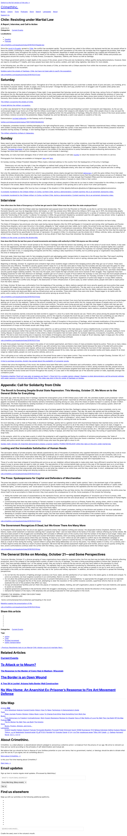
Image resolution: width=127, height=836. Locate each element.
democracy (87, 173)
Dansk (65, 732)
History (37, 710)
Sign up (3, 786)
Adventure (12, 710)
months (76, 155)
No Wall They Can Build (105, 718)
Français (8, 41)
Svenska (59, 732)
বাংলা (54, 732)
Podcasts (24, 12)
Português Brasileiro (44, 730)
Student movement (12, 640)
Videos (31, 714)
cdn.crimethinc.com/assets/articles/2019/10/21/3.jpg (20, 75)
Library (10, 12)
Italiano (20, 730)
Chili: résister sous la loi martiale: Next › (48, 647)
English (7, 730)
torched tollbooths (19, 118)
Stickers (25, 714)
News (49, 710)
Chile (31, 48)
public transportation (13, 642)
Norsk (7, 735)
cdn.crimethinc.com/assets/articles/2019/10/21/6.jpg (20, 607)
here (44, 158)
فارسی (12, 732)
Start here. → (6, 763)
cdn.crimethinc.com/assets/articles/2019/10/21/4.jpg (20, 297)
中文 (92, 730)
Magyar (123, 730)
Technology (56, 710)
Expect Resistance (52, 718)
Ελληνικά (67, 730)
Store (32, 12)
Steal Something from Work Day (74, 714)
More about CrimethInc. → (11, 756)
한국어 (43, 732)
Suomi (74, 730)
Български (86, 730)
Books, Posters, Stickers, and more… (18, 726)
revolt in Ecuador (14, 48)
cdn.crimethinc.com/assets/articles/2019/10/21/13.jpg (21, 521)
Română (49, 732)
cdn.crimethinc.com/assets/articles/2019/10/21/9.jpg (20, 549)
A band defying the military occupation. (16, 105)
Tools (17, 12)
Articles (4, 708)
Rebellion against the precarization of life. (16, 603)
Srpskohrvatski (30, 732)
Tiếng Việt (97, 732)
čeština (110, 730)
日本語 (79, 730)
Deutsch (26, 730)
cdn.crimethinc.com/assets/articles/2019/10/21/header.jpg (22, 45)
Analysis (20, 710)
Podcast (4, 720)
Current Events (17, 30)
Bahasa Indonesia (100, 730)
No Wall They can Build (25, 722)
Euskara (117, 730)
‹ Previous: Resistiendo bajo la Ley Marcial (17, 647)
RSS (8, 708)
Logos (41, 714)
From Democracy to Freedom (16, 718)
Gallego (113, 732)
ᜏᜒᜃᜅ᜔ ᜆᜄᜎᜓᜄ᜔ (15, 735)
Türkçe (7, 732)
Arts (6, 710)
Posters (19, 714)
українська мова (86, 732)
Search (38, 12)
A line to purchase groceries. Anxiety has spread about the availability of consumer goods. (35, 361)
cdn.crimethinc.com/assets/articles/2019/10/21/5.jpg (20, 474)
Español (8, 39)
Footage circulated (15, 149)
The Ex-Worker (10, 722)
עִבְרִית (70, 732)
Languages (47, 12)
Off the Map (118, 718)
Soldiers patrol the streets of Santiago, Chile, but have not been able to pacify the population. (36, 71)
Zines (7, 714)
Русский (55, 730)
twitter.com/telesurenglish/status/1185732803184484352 (22, 122)
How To (44, 710)
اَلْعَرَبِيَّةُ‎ (38, 732)
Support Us (5, 15)
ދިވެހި (108, 732)
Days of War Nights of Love (85, 718)
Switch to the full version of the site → (15, 3)
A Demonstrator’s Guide (70, 710)
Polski (61, 730)
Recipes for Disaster (67, 718)
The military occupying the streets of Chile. (17, 102)
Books (3, 12)
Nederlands (19, 732)
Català (103, 732)
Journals (12, 714)
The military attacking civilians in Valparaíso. (17, 133)
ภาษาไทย (76, 732)
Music (36, 714)
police (7, 636)
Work (43, 718)
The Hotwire (38, 722)
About (55, 12)
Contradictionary (33, 718)
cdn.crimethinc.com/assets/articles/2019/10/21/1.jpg (20, 340)
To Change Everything (52, 714)
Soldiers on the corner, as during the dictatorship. (19, 238)
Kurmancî (119, 732)
